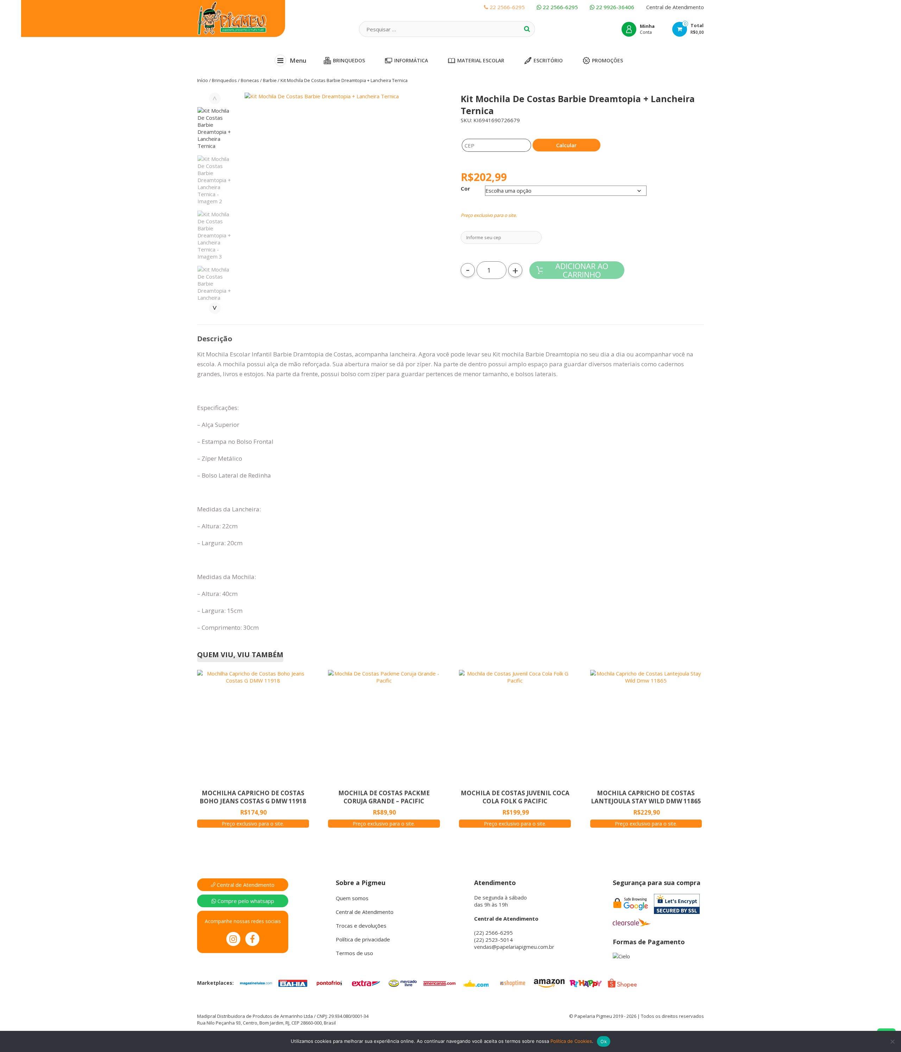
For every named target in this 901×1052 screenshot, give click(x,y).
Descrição (214, 338)
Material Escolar (480, 60)
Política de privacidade (363, 939)
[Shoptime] (512, 982)
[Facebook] (252, 939)
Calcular (566, 145)
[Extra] (366, 982)
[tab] (214, 339)
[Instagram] (233, 939)
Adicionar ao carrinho (581, 270)
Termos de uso (354, 953)
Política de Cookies (571, 1041)
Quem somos (352, 898)
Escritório (548, 60)
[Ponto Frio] (329, 982)
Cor (465, 188)
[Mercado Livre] (402, 982)
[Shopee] (622, 982)
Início (202, 80)
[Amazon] (549, 982)
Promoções (607, 60)
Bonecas (250, 80)
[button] (344, 186)
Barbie (270, 80)
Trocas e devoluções (361, 925)
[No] (892, 1041)
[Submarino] (475, 982)
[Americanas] (439, 982)
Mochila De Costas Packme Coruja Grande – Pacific (384, 797)
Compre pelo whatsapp (245, 900)
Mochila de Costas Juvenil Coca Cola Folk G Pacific (515, 797)
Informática (411, 60)
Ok (603, 1041)
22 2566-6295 (559, 7)
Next (215, 308)
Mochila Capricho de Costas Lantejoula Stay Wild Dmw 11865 (646, 797)
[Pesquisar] (527, 29)
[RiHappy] (585, 982)
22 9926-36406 (614, 7)
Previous (215, 98)
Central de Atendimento (675, 7)
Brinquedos (349, 60)
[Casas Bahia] (292, 982)
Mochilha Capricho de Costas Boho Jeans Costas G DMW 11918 (253, 797)
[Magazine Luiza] (256, 982)
